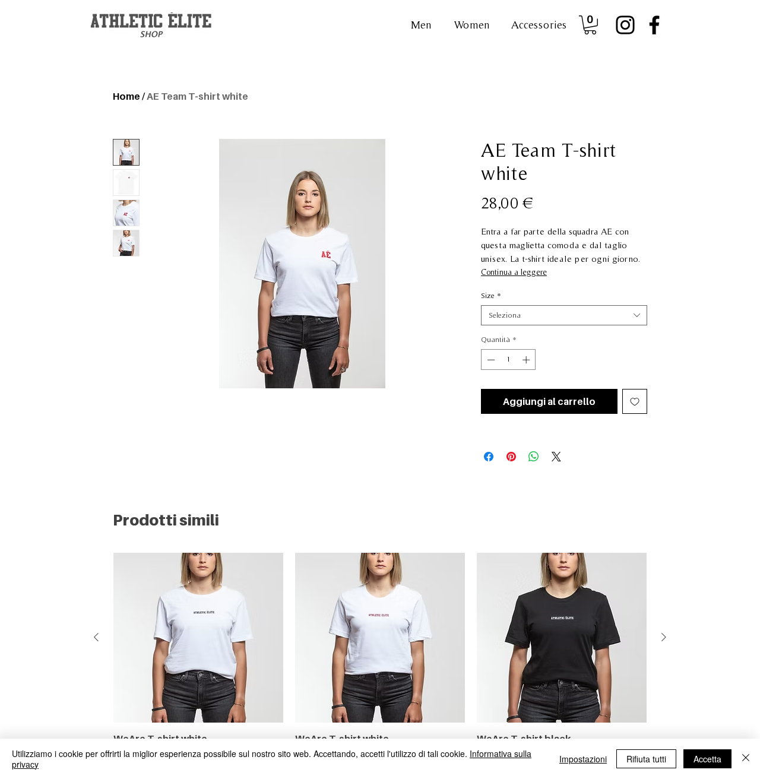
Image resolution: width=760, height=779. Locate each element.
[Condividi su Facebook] (489, 456)
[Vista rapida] (198, 638)
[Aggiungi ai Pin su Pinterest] (511, 456)
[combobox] (564, 315)
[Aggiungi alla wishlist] (634, 401)
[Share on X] (556, 456)
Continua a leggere (514, 272)
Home (126, 96)
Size (491, 295)
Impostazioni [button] (583, 759)
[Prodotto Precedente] (96, 637)
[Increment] (527, 360)
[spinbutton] (508, 360)
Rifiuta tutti (646, 759)
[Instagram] (625, 24)
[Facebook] (654, 24)
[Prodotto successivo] (664, 637)
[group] (380, 661)
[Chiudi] (746, 759)
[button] (538, 24)
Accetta (707, 759)
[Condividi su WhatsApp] (534, 456)
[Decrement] (490, 360)
